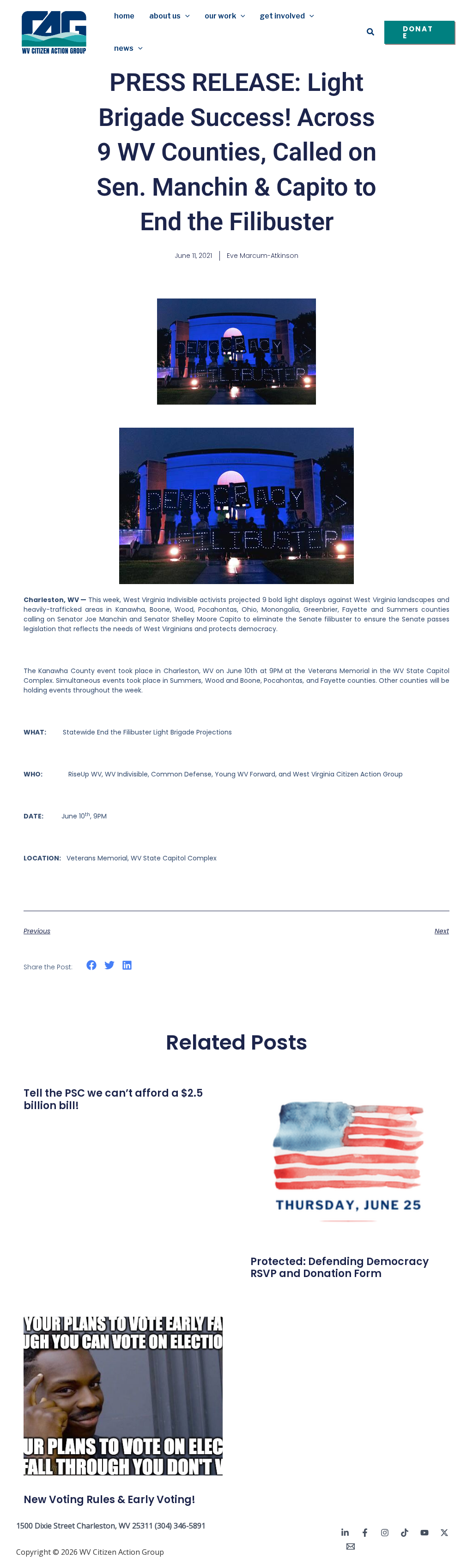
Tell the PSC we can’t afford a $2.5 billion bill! (113, 1099)
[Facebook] (365, 1532)
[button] (185, 16)
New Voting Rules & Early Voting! (109, 1499)
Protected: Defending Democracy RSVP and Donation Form (339, 1267)
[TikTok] (404, 1532)
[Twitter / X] (444, 1532)
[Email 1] (350, 1546)
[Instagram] (385, 1532)
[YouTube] (424, 1532)
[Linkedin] (345, 1532)
